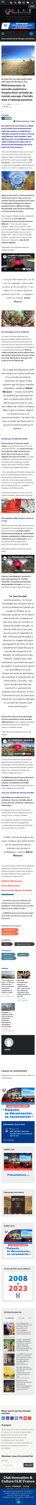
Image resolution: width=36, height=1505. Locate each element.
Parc (3, 82)
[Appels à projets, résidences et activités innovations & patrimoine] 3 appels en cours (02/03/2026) (24, 1384)
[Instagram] (23, 2)
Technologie (8, 958)
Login (32, 6)
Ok (18, 1502)
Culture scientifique (22, 79)
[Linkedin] (7, 1418)
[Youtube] (27, 2)
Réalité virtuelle (14, 82)
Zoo (25, 82)
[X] (15, 2)
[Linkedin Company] (11, 2)
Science (22, 954)
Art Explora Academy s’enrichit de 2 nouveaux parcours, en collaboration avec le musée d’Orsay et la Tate (24, 1371)
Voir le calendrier (8, 1140)
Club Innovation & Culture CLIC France (18, 1479)
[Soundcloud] (32, 2)
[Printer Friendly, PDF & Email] (6, 107)
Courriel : (4, 1461)
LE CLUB (26, 1486)
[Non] (33, 1497)
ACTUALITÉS (6, 79)
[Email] (9, 118)
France (6, 944)
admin (9, 104)
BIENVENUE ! (16, 1486)
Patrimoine (7, 954)
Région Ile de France (23, 944)
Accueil (8, 1486)
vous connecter (16, 1075)
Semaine (21, 1318)
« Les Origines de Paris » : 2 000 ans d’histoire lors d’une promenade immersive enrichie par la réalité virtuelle (7, 986)
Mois (30, 1318)
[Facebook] (19, 2)
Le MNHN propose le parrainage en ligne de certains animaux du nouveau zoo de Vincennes (17, 915)
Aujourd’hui (9, 1318)
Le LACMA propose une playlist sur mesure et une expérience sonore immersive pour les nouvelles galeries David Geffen (24, 1358)
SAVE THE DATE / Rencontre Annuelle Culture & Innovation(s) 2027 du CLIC (21, 1133)
